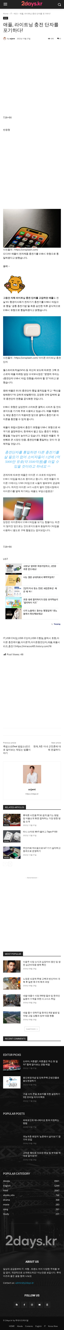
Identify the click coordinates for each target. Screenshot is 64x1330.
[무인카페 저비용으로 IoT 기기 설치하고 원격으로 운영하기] (12, 853)
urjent (12, 38)
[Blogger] (17, 1305)
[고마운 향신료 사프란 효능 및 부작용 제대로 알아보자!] (12, 1157)
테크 (16, 13)
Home (5, 13)
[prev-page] (5, 864)
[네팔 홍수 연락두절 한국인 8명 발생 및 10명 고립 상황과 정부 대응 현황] (12, 1017)
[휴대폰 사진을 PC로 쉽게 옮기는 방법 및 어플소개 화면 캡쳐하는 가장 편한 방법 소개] (12, 820)
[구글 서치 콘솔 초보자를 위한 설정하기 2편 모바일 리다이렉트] (12, 1099)
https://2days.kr (32, 794)
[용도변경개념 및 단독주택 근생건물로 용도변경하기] (12, 1082)
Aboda (6, 825)
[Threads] (47, 1305)
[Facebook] (24, 1305)
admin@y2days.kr (24, 1282)
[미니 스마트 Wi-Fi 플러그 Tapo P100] (12, 836)
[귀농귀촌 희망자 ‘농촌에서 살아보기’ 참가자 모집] (12, 1141)
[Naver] (40, 1305)
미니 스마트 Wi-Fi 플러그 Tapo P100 (40, 831)
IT (11, 13)
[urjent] (5, 38)
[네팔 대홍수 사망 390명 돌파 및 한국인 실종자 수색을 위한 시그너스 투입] (12, 1000)
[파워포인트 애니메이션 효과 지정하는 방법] (12, 1125)
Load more (31, 1029)
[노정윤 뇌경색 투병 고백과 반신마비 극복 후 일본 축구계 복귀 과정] (12, 983)
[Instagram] (32, 1305)
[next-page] (10, 864)
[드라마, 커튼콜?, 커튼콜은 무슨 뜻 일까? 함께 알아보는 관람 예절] (12, 1066)
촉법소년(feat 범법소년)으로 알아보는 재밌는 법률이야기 (17, 749)
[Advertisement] (32, 79)
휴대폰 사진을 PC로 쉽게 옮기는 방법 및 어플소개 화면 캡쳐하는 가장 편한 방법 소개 (42, 818)
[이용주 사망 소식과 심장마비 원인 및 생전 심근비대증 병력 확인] (12, 966)
